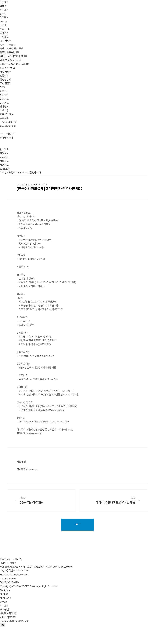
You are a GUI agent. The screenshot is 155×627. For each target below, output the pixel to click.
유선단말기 (5, 79)
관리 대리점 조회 (8, 126)
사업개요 (4, 36)
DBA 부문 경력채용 (31, 502)
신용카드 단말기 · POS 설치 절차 (15, 64)
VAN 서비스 (5, 40)
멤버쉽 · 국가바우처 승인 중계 (13, 56)
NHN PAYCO (6, 598)
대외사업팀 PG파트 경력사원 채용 (115, 502)
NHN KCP (4, 594)
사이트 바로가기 (7, 133)
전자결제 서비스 (7, 67)
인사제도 (4, 98)
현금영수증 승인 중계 (10, 52)
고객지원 (4, 110)
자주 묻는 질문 (7, 114)
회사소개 (4, 9)
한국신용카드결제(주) (10, 559)
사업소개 (4, 33)
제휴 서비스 (5, 71)
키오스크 (4, 91)
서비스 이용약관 (7, 617)
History (3, 21)
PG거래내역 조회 (8, 122)
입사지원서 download (27, 469)
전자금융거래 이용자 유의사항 (14, 621)
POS (2, 87)
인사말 (3, 13)
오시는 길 (4, 29)
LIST (77, 524)
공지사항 (4, 118)
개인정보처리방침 (8, 613)
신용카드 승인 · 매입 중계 (11, 48)
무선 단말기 (5, 83)
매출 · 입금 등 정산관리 (10, 60)
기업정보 (4, 17)
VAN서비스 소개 (7, 44)
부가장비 (4, 95)
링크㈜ (3, 601)
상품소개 (4, 75)
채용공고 (4, 106)
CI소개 (3, 25)
